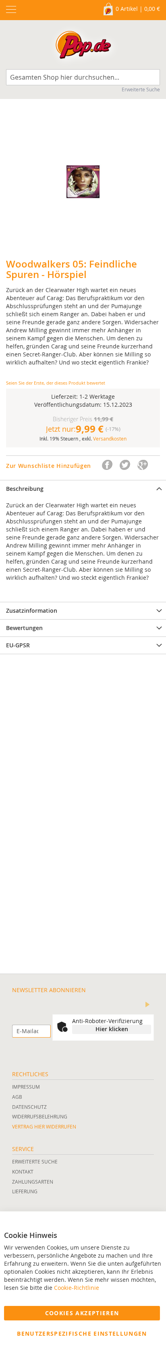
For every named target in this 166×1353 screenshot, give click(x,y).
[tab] (83, 488)
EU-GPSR (18, 645)
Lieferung (24, 1191)
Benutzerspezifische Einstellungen (82, 1333)
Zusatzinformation (31, 610)
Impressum (26, 1086)
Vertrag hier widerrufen (44, 1126)
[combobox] (83, 77)
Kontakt (22, 1171)
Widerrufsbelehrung (39, 1116)
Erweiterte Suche (141, 89)
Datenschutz (29, 1107)
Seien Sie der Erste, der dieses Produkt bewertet (55, 383)
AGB (17, 1097)
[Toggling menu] (11, 9)
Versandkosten (110, 438)
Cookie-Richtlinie (76, 1287)
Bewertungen (24, 628)
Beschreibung (25, 488)
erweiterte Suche (35, 1161)
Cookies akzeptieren (82, 1313)
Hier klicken (111, 1029)
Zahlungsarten (32, 1181)
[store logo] (83, 46)
